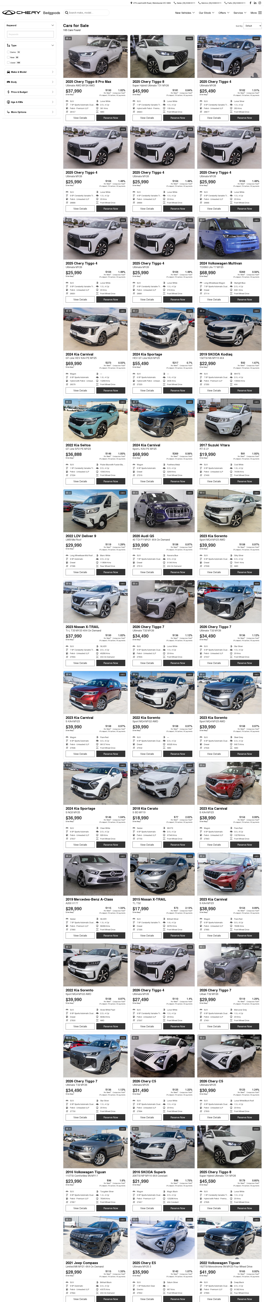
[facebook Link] (250, 3)
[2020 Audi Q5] (162, 510)
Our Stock (205, 12)
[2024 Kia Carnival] (95, 329)
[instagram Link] (260, 3)
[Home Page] (21, 12)
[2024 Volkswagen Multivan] (229, 238)
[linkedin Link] (255, 3)
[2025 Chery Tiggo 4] (229, 56)
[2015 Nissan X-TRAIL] (162, 874)
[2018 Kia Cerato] (162, 783)
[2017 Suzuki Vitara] (229, 420)
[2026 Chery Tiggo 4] (162, 965)
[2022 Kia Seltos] (95, 420)
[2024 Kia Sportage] (162, 329)
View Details (80, 118)
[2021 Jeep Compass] (95, 1237)
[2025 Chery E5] (162, 1237)
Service (238, 12)
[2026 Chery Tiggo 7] (162, 601)
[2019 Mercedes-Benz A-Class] (95, 874)
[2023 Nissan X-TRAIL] (95, 601)
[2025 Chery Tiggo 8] (162, 56)
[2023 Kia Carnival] (95, 692)
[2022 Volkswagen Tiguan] (229, 1237)
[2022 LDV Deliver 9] (95, 510)
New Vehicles (183, 12)
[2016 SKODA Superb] (162, 1146)
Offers (222, 12)
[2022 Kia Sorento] (162, 692)
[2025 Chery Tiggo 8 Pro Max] (95, 56)
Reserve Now (110, 118)
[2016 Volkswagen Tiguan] (95, 1146)
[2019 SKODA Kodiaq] (229, 329)
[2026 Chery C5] (162, 1055)
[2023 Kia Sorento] (229, 510)
